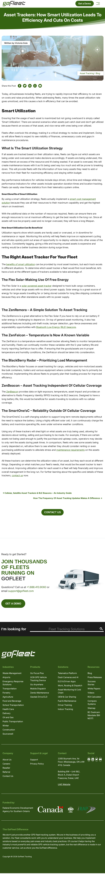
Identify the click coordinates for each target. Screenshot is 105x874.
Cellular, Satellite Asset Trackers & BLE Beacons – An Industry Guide (38, 493)
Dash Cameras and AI (68, 677)
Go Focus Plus (37, 673)
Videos (91, 692)
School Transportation (13, 705)
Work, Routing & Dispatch (70, 685)
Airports (6, 677)
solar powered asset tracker (37, 285)
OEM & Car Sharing (67, 697)
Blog (98, 73)
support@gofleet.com (21, 591)
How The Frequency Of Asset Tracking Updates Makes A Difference (66, 498)
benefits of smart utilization (20, 264)
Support (34, 759)
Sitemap (91, 708)
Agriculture (8, 697)
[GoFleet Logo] (14, 3)
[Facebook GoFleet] (89, 759)
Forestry (6, 692)
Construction (9, 729)
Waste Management (12, 673)
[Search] (101, 629)
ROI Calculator (94, 697)
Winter (6, 725)
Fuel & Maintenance (67, 701)
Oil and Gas (8, 717)
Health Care (8, 709)
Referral (6, 772)
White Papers (94, 688)
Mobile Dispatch (38, 688)
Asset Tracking (87, 73)
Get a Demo (84, 3)
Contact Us (52, 512)
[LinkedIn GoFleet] (92, 759)
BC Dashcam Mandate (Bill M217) (94, 715)
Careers (6, 763)
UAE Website (64, 784)
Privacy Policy (37, 763)
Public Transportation (13, 721)
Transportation (10, 688)
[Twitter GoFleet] (96, 759)
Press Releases (95, 677)
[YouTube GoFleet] (100, 759)
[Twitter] (24, 85)
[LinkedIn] (29, 85)
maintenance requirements (70, 450)
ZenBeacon (12, 391)
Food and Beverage (12, 701)
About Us (7, 759)
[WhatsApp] (35, 85)
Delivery (6, 713)
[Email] (40, 85)
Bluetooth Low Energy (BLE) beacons (56, 327)
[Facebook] (19, 85)
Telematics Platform (67, 673)
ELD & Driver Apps (67, 681)
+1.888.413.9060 (36, 587)
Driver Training (65, 705)
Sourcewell (8, 733)
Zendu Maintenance (39, 692)
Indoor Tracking (65, 709)
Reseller (6, 768)
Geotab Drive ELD (38, 697)
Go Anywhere (36, 684)
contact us (17, 475)
